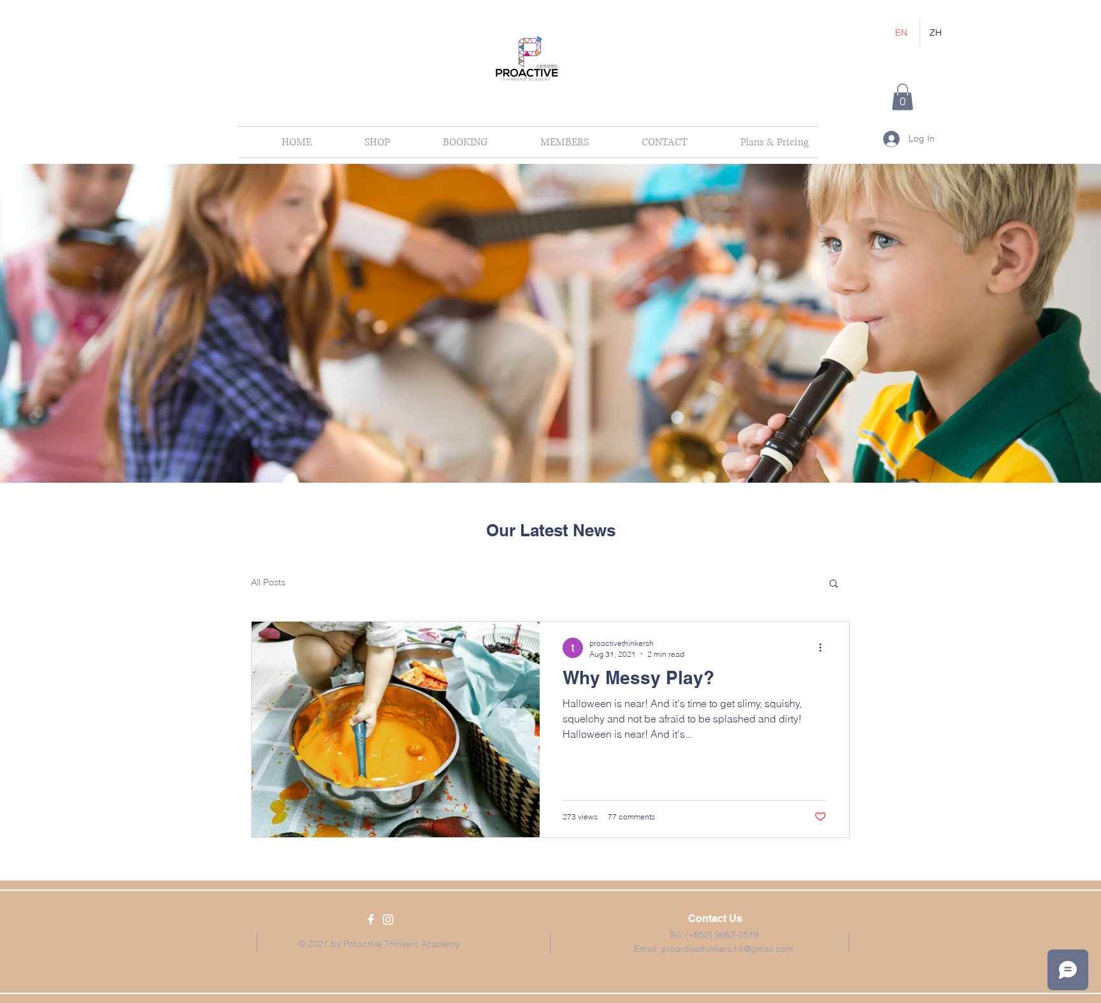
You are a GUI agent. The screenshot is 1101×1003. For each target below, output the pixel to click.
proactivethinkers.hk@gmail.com (727, 949)
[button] (902, 97)
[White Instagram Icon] (388, 919)
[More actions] (824, 647)
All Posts (268, 582)
